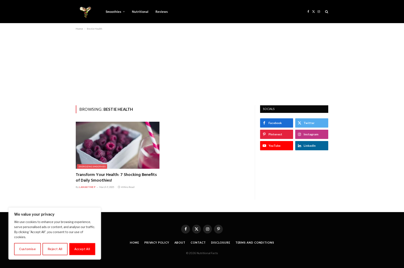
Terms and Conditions (254, 242)
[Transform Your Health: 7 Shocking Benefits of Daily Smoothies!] (117, 145)
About (180, 242)
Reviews (161, 11)
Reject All (55, 249)
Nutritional (140, 11)
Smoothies (113, 11)
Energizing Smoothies (92, 166)
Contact (198, 242)
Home (79, 28)
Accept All (82, 249)
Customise (27, 249)
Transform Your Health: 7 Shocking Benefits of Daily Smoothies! (116, 178)
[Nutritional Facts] (85, 11)
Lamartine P (87, 187)
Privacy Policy (156, 242)
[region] (54, 233)
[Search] (326, 11)
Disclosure (220, 242)
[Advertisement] (202, 67)
